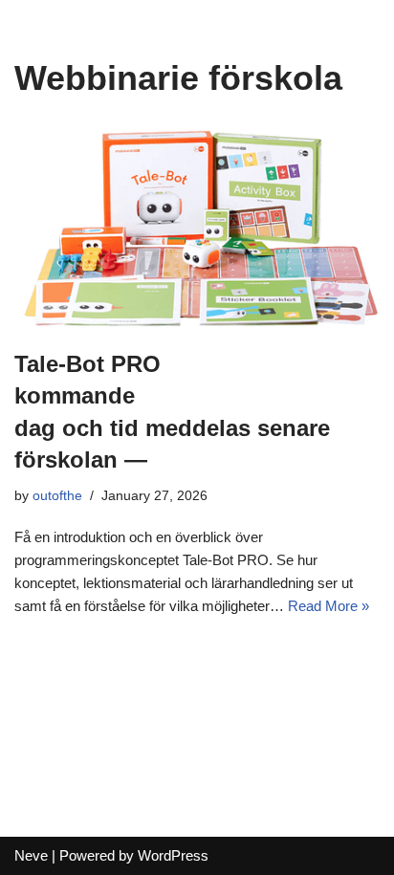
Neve (31, 855)
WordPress (173, 855)
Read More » (328, 606)
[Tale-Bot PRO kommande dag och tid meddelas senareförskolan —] (197, 227)
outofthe (57, 496)
